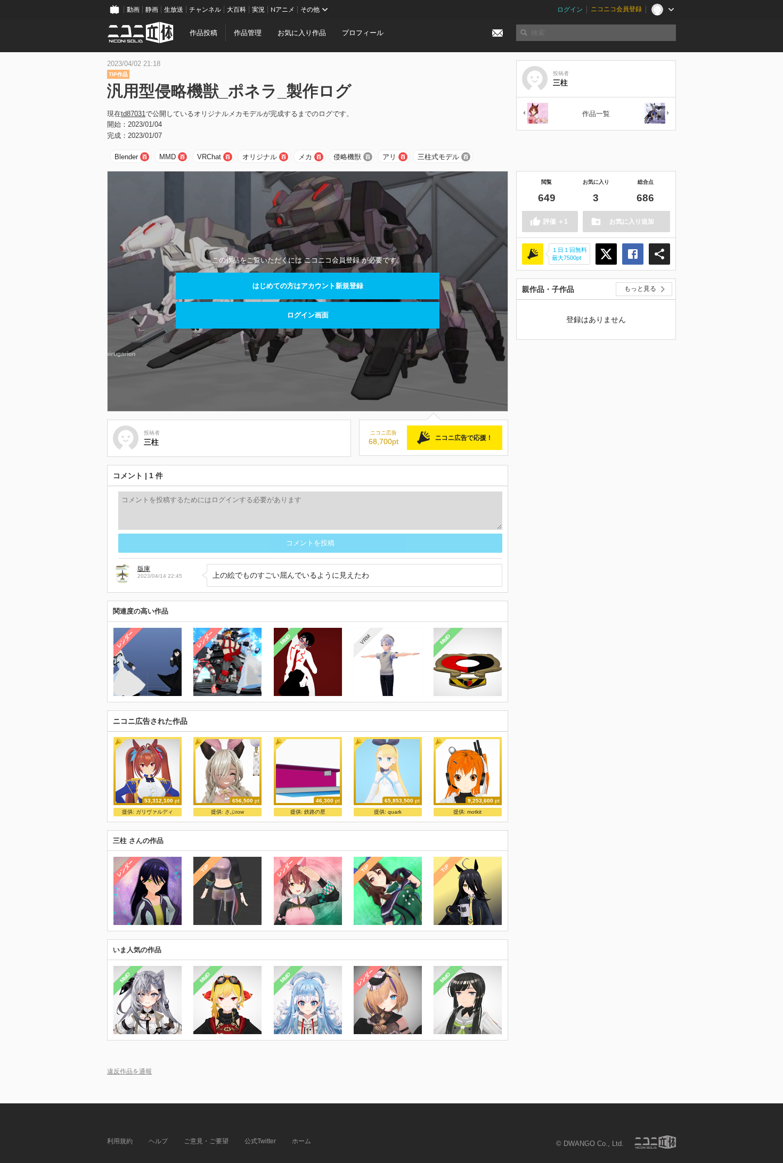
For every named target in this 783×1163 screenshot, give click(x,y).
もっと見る (640, 288)
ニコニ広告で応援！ (464, 437)
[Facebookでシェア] (632, 254)
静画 (151, 9)
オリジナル (259, 157)
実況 (258, 9)
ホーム (301, 1141)
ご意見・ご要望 (206, 1141)
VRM (365, 639)
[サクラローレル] (535, 114)
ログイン (570, 9)
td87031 (133, 114)
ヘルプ (158, 1141)
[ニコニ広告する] (532, 254)
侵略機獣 (347, 157)
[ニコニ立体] (655, 1142)
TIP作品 (118, 74)
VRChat (209, 157)
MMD (167, 157)
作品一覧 (596, 114)
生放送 (173, 9)
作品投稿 (203, 33)
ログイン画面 (308, 315)
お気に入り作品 (302, 33)
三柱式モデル (438, 157)
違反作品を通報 (129, 1071)
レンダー (125, 639)
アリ (389, 157)
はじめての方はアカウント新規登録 (307, 286)
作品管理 (248, 33)
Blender (126, 157)
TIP (205, 868)
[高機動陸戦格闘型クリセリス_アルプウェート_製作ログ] (657, 114)
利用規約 (120, 1141)
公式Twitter (260, 1141)
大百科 (236, 9)
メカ (305, 157)
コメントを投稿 (310, 543)
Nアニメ (283, 9)
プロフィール (363, 33)
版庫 (143, 568)
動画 (133, 9)
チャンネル (205, 9)
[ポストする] (606, 254)
